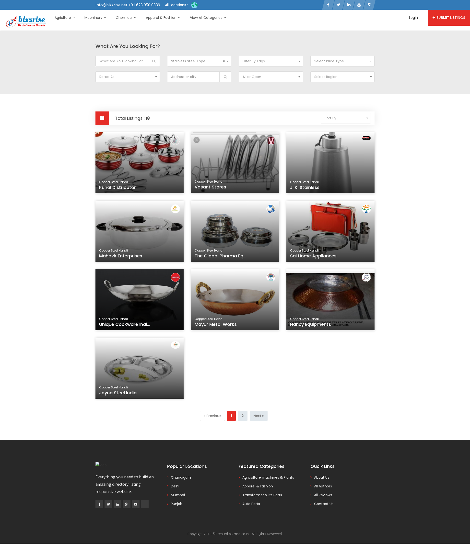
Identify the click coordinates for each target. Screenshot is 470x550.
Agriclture (63, 17)
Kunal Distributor (117, 187)
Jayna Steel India (118, 393)
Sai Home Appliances (313, 256)
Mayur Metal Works (216, 324)
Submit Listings (450, 17)
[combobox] (199, 61)
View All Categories (206, 17)
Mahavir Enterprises (120, 256)
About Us (321, 477)
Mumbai (178, 495)
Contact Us (323, 503)
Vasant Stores (210, 187)
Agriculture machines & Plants (268, 477)
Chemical (124, 17)
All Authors (323, 486)
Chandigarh (181, 477)
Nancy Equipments (310, 324)
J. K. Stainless (304, 187)
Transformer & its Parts (262, 495)
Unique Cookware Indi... (124, 324)
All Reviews (323, 495)
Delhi (175, 486)
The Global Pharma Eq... (220, 256)
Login (413, 17)
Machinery (93, 17)
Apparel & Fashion (161, 17)
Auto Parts (251, 503)
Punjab (176, 503)
